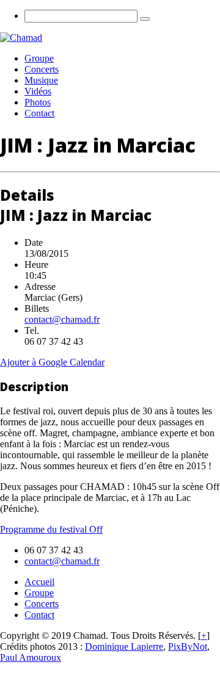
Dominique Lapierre (124, 646)
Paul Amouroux (30, 657)
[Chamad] (21, 37)
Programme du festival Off (51, 529)
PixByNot (187, 646)
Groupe (39, 58)
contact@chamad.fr (62, 319)
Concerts (41, 69)
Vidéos (37, 91)
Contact (39, 113)
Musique (41, 80)
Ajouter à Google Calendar (52, 362)
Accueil (39, 582)
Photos (37, 102)
